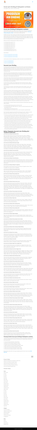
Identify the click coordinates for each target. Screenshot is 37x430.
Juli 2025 (5, 390)
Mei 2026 (5, 376)
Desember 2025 (6, 383)
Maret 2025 (5, 396)
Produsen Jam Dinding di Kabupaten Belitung (10, 364)
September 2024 (6, 404)
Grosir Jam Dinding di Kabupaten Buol (9, 366)
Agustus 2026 (6, 372)
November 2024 (6, 401)
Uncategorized (6, 416)
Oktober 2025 (6, 386)
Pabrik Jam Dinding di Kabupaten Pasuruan (10, 363)
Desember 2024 (6, 400)
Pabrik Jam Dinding (6, 412)
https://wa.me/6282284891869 (8, 60)
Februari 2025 (6, 397)
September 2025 (6, 387)
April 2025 (5, 394)
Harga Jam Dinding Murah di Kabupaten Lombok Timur (12, 360)
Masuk (5, 420)
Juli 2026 (5, 373)
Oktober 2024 (6, 403)
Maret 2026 (5, 379)
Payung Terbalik (6, 413)
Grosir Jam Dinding (16, 8)
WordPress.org (6, 424)
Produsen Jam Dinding (7, 415)
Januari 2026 (5, 382)
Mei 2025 (5, 393)
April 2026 (5, 378)
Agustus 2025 (6, 389)
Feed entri (5, 421)
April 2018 (5, 405)
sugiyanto (6, 8)
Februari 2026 (6, 380)
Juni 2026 (5, 375)
